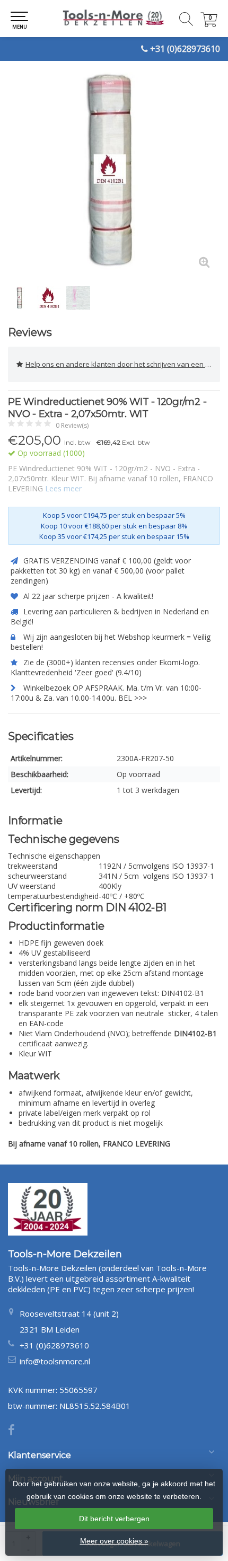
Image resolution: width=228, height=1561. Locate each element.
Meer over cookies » (114, 1541)
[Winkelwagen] (208, 24)
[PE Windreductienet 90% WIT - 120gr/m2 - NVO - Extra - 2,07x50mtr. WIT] (114, 172)
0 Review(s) (72, 425)
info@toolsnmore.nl (55, 1361)
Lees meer (63, 488)
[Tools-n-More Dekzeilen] (114, 18)
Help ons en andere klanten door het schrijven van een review (122, 364)
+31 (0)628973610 (185, 49)
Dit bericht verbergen (114, 1518)
